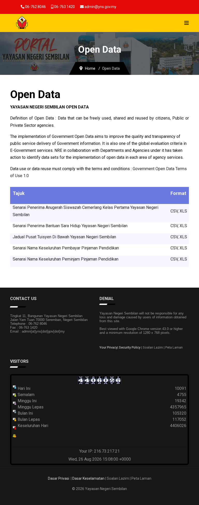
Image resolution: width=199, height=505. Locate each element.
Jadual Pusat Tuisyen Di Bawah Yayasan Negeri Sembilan (64, 236)
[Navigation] (186, 23)
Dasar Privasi (58, 478)
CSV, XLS (178, 211)
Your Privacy (108, 347)
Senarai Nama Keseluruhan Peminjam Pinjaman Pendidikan (65, 259)
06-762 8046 (35, 7)
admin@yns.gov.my (100, 7)
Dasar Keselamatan (88, 478)
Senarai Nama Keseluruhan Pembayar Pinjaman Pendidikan (66, 248)
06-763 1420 (64, 7)
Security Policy (129, 347)
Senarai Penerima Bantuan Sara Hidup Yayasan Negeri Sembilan (70, 225)
